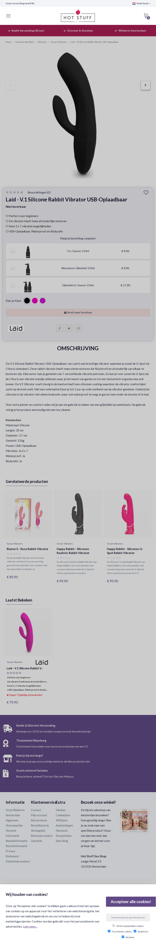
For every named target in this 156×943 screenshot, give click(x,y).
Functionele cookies (122, 931)
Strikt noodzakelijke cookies (130, 926)
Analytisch (143, 931)
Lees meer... (30, 926)
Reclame (130, 937)
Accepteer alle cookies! (131, 901)
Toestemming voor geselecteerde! (128, 917)
